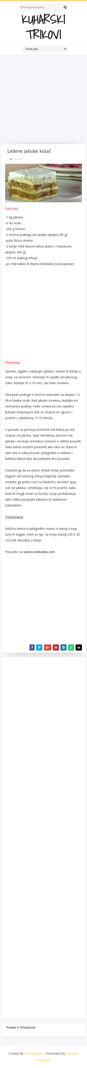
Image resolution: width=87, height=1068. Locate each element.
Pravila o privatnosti (20, 1027)
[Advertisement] (43, 100)
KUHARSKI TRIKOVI (43, 26)
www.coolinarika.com (39, 552)
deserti (18, 159)
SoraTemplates (34, 1053)
